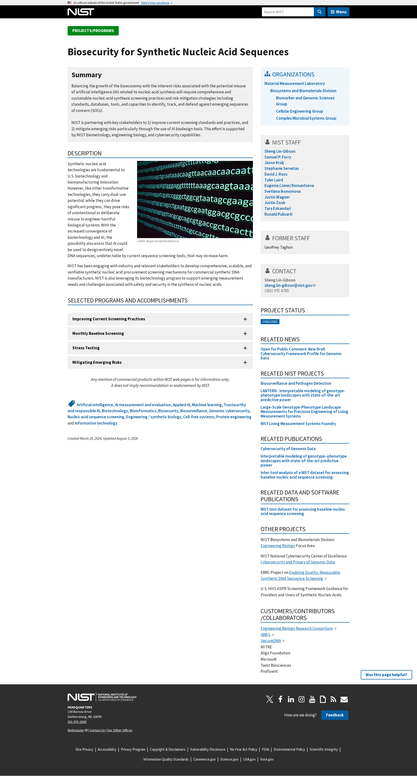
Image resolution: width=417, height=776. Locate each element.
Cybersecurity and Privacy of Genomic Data (298, 562)
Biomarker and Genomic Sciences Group (305, 101)
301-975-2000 (77, 722)
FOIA (265, 749)
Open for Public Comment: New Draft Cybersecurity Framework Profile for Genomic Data (301, 353)
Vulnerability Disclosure (207, 749)
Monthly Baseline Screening (98, 333)
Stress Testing (86, 347)
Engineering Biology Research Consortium (297, 628)
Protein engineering (233, 416)
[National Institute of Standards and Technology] (102, 697)
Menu (341, 11)
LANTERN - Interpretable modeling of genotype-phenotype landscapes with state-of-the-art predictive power (303, 395)
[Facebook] (280, 699)
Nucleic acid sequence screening (96, 416)
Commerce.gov (204, 759)
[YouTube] (312, 699)
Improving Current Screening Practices (108, 319)
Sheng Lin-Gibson (279, 280)
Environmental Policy (289, 749)
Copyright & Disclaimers (168, 749)
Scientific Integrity (324, 749)
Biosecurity (168, 410)
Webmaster (76, 730)
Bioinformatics (143, 410)
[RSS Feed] (333, 699)
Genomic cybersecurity (229, 410)
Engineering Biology (278, 545)
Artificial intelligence (95, 404)
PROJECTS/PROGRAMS (93, 30)
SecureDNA (271, 640)
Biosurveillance (193, 410)
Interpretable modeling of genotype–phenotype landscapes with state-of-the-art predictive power (304, 460)
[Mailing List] (344, 699)
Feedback (335, 715)
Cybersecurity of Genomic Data (288, 448)
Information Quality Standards (166, 759)
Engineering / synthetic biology (153, 416)
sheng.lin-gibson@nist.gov (288, 285)
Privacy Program (133, 749)
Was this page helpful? (386, 674)
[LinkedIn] (291, 699)
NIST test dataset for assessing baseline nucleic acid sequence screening (303, 511)
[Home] (81, 11)
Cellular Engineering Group (299, 111)
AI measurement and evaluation (143, 404)
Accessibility (107, 749)
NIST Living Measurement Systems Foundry (298, 423)
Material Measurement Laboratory (294, 83)
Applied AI (181, 404)
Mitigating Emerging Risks (97, 362)
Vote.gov (267, 759)
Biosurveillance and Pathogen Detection (296, 383)
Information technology (96, 423)
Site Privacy (84, 749)
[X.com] (269, 699)
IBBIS (265, 634)
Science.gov (229, 759)
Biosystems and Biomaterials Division (303, 90)
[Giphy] (323, 699)
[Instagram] (301, 699)
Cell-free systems (198, 416)
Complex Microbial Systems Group (306, 118)
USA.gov (249, 759)
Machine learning (207, 404)
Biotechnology (115, 410)
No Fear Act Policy (243, 749)
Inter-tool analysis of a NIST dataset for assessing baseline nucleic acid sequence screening (305, 475)
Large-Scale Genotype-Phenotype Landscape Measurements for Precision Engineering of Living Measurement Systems (304, 412)
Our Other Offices (119, 730)
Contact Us (97, 730)
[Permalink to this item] (105, 75)
